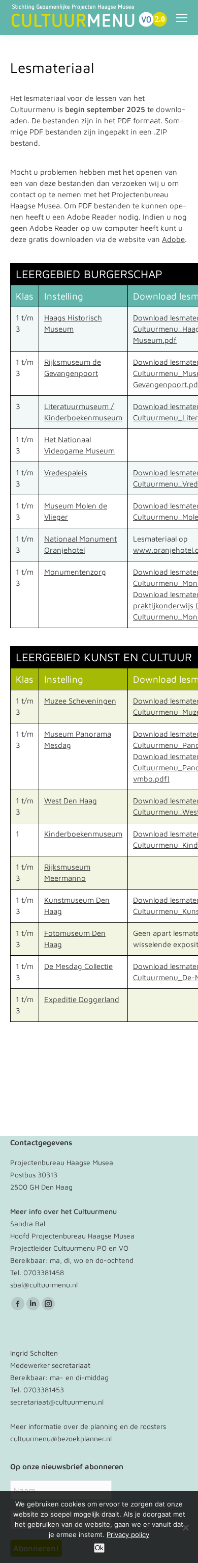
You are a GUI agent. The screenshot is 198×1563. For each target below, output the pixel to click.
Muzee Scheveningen (80, 700)
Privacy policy (128, 1534)
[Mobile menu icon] (182, 18)
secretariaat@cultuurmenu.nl (57, 1401)
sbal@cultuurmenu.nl (44, 1284)
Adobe (173, 239)
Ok (99, 1548)
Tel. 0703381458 (37, 1272)
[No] (185, 1527)
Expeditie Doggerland (81, 999)
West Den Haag (70, 800)
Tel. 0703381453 (37, 1389)
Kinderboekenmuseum (83, 833)
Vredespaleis (65, 472)
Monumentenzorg (75, 572)
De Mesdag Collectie (78, 966)
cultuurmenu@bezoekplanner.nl (61, 1438)
